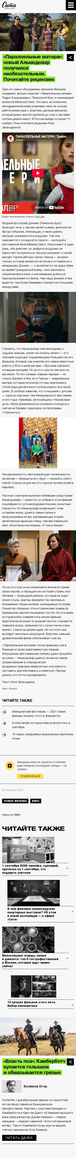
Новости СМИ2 (11, 814)
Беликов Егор (35, 1086)
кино (35, 801)
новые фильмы (15, 801)
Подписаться (30, 776)
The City (9, 5)
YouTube (39, 216)
